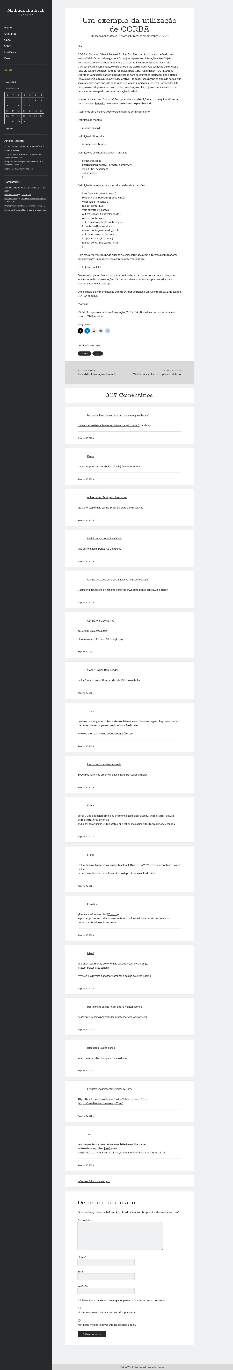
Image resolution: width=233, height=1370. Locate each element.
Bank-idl (100, 103)
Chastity (92, 903)
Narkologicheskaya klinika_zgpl (18, 210)
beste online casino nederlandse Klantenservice (114, 1006)
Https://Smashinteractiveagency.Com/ (109, 1088)
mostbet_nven (11, 187)
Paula (90, 456)
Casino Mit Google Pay (100, 620)
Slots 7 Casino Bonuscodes (102, 669)
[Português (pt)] (6, 70)
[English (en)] (10, 70)
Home (8, 27)
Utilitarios (10, 33)
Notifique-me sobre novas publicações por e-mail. (107, 1324)
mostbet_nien (10, 198)
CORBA (84, 353)
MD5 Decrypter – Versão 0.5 (34, 205)
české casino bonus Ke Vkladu (104, 538)
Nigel (90, 854)
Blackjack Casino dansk (101, 1047)
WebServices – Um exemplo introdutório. (157, 373)
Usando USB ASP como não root (18, 168)
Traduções (26, 194)
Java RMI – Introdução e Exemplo (97, 373)
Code (7, 39)
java (98, 345)
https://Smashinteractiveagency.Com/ (100, 1103)
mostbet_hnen (11, 194)
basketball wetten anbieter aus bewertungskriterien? (118, 415)
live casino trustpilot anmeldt (104, 764)
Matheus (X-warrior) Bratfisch (124, 35)
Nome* (82, 1257)
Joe (89, 1134)
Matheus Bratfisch (26, 10)
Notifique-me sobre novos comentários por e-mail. (107, 1312)
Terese (91, 710)
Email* (81, 1271)
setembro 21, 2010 (158, 35)
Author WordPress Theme (133, 1367)
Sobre (7, 45)
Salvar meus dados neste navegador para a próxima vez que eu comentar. (123, 1300)
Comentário (85, 1220)
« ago (6, 128)
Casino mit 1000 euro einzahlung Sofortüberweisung (117, 579)
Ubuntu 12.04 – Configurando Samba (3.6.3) (24, 146)
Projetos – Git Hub (12, 150)
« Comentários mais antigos (94, 1181)
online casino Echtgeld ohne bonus (107, 497)
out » (12, 128)
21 (13, 116)
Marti (90, 953)
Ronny (90, 805)
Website (83, 1285)
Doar (7, 58)
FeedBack (10, 52)
